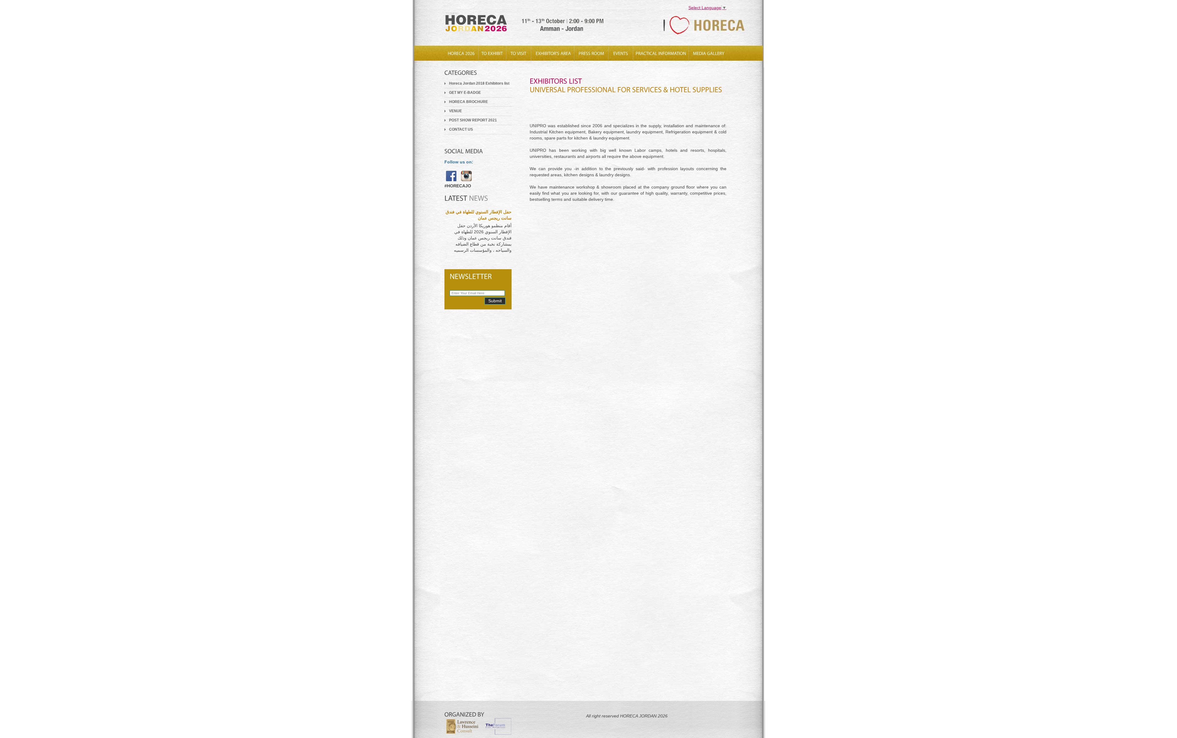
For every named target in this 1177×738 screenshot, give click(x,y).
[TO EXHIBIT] (492, 54)
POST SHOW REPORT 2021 (473, 120)
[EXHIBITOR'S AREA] (552, 54)
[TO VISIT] (518, 54)
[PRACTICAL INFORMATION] (660, 54)
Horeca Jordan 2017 (529, 24)
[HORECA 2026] (461, 54)
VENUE (455, 111)
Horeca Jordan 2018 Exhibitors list (479, 83)
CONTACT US (461, 129)
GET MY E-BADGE (465, 92)
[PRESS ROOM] (591, 54)
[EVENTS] (620, 54)
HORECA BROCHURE (468, 102)
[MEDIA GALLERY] (709, 54)
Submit (495, 300)
